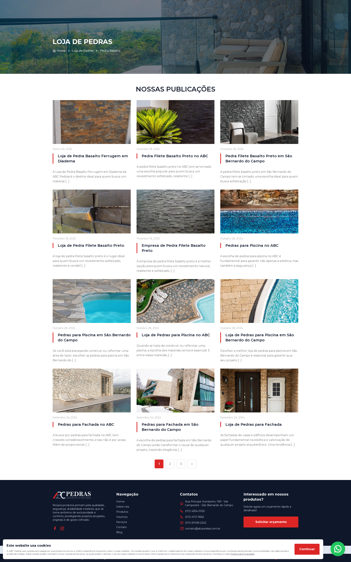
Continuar (307, 549)
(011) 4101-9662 (194, 517)
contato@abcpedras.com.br (202, 528)
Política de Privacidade (242, 554)
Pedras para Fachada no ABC (86, 424)
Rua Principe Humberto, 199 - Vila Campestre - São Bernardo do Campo (209, 503)
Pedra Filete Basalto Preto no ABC (175, 156)
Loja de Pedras (82, 50)
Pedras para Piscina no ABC (251, 245)
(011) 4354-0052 (195, 511)
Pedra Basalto (110, 50)
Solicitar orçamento (271, 522)
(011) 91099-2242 (195, 522)
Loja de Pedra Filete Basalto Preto (91, 245)
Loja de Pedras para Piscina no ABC (176, 335)
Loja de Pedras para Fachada (253, 424)
